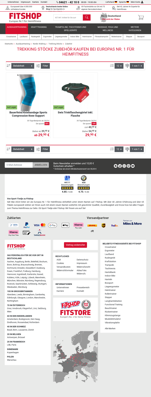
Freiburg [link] (27, 271)
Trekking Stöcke (55, 44)
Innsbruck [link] (17, 308)
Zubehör (68, 44)
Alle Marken (110, 328)
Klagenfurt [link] (27, 308)
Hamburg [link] (36, 271)
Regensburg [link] (40, 280)
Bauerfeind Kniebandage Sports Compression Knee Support (28, 114)
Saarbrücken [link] (21, 284)
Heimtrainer (110, 290)
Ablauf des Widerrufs (81, 272)
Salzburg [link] (42, 308)
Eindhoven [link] (12, 322)
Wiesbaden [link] (12, 287)
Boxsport (109, 283)
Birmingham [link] (28, 294)
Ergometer (109, 250)
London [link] (29, 297)
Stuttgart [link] (42, 284)
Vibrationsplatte (112, 322)
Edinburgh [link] (12, 297)
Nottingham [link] (12, 301)
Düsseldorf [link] (31, 268)
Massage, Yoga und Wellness (108, 29)
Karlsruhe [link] (31, 274)
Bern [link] (15, 330)
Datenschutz (82, 259)
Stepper (108, 297)
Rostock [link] (11, 284)
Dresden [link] (21, 268)
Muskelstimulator (113, 319)
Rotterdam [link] (34, 322)
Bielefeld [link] (34, 261)
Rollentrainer (110, 294)
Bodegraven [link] (24, 319)
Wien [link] (9, 311)
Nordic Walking (39, 44)
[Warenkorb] (141, 17)
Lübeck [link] (31, 277)
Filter (45, 65)
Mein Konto (135, 2)
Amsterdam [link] (12, 319)
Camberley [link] (40, 294)
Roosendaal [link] (23, 322)
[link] (116, 166)
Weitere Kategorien (135, 29)
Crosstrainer (110, 247)
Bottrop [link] (16, 264)
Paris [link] (14, 345)
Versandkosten (63, 267)
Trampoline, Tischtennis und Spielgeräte (70, 29)
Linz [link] (35, 308)
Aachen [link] (10, 261)
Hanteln (108, 279)
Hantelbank (110, 272)
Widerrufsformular (65, 270)
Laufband (109, 254)
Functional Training (113, 304)
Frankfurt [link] (17, 271)
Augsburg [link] (19, 261)
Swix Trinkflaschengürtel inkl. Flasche (75, 114)
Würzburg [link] (22, 287)
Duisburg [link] (40, 268)
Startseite (9, 44)
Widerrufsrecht (83, 267)
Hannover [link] (11, 274)
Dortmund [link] (11, 268)
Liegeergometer (112, 286)
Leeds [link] (19, 294)
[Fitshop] (25, 17)
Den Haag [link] (35, 319)
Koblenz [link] (10, 277)
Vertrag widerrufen (75, 244)
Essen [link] (10, 271)
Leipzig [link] (23, 277)
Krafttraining (39, 27)
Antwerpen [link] (12, 337)
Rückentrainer (111, 312)
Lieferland (110, 2)
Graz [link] (9, 308)
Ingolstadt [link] (21, 274)
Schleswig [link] (32, 284)
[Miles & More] (132, 222)
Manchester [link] (39, 297)
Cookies (60, 263)
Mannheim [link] (40, 277)
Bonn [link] (9, 264)
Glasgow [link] (21, 297)
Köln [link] (17, 277)
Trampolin (109, 265)
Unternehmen (13, 2)
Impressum (25, 2)
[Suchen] (87, 17)
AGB (59, 259)
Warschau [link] (11, 360)
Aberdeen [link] (11, 294)
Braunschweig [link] (27, 264)
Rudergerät (110, 258)
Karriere (35, 2)
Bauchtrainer (111, 308)
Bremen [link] (38, 264)
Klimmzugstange (112, 315)
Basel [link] (9, 330)
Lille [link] (9, 345)
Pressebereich (83, 287)
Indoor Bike (110, 276)
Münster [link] (20, 280)
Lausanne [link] (22, 330)
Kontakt (44, 2)
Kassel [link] (40, 274)
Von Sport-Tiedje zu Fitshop (20, 198)
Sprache (122, 2)
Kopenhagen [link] (13, 352)
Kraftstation (110, 261)
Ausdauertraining (17, 27)
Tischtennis (110, 268)
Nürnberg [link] (29, 280)
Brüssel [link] (21, 337)
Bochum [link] (43, 261)
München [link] (11, 280)
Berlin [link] (27, 261)
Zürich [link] (31, 330)
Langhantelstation (113, 301)
